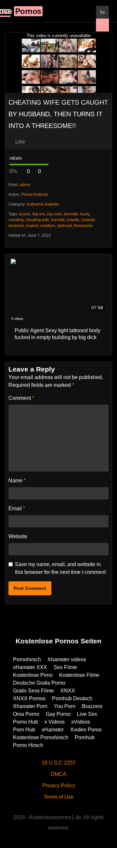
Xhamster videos (66, 659)
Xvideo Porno (86, 729)
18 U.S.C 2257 (59, 763)
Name (17, 480)
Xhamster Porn (30, 706)
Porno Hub (25, 722)
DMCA (58, 774)
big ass (38, 214)
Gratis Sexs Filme (33, 690)
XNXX (67, 690)
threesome (83, 225)
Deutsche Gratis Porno (39, 683)
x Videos (55, 722)
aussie (25, 214)
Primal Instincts (34, 194)
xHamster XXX (30, 667)
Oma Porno (26, 714)
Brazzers (92, 706)
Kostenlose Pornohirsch (40, 737)
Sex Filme (65, 667)
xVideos (80, 722)
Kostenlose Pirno (33, 675)
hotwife (73, 220)
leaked (32, 225)
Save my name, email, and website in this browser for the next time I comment (60, 568)
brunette (71, 214)
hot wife (58, 220)
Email (16, 508)
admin (25, 185)
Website (17, 536)
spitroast (64, 225)
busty (84, 214)
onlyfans (47, 225)
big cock (54, 214)
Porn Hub (24, 729)
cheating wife (37, 220)
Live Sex (87, 714)
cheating (16, 220)
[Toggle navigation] (5, 11)
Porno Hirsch (28, 745)
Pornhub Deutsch (72, 698)
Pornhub (85, 737)
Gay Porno (58, 714)
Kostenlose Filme (79, 675)
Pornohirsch (27, 659)
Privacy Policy (58, 785)
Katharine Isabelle (43, 204)
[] (102, 25)
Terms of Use (59, 797)
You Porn (64, 706)
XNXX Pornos (29, 698)
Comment (21, 398)
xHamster (53, 729)
